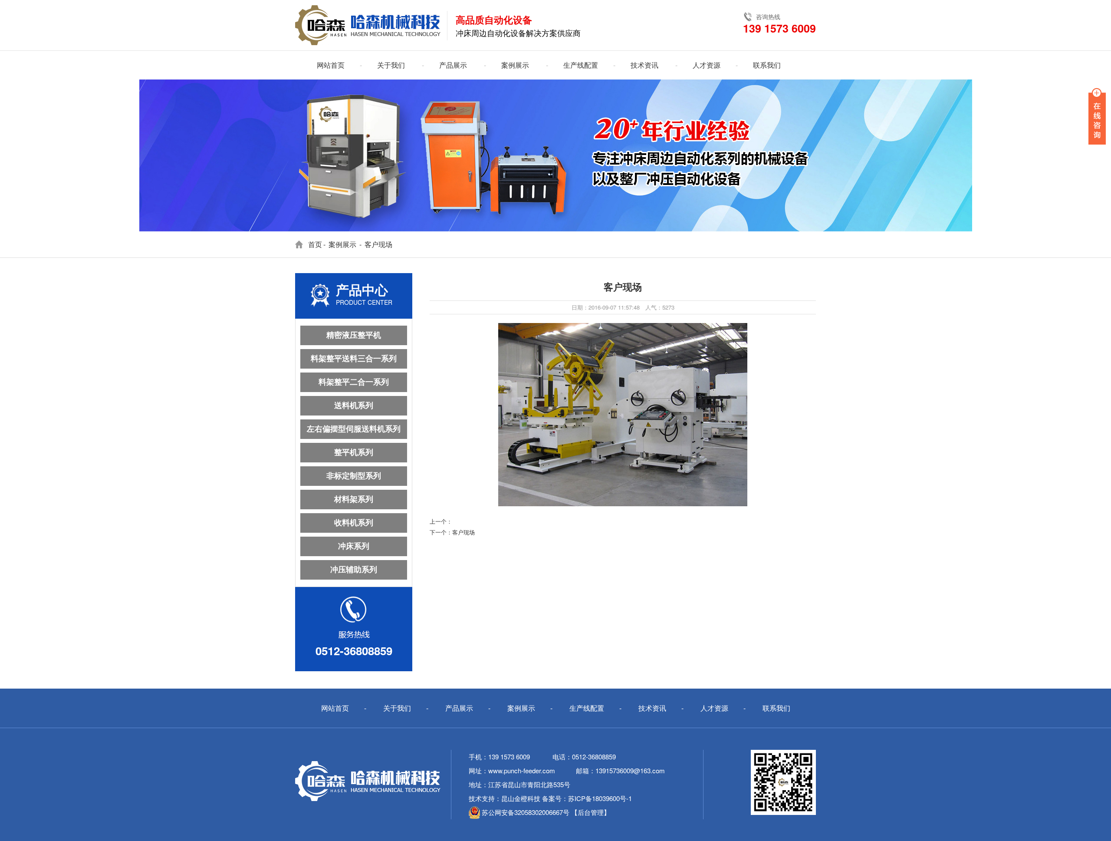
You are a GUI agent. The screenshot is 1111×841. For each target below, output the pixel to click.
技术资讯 (644, 65)
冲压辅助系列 (353, 569)
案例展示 (515, 65)
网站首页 (331, 65)
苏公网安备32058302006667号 (525, 812)
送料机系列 (353, 405)
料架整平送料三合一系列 (354, 358)
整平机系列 (353, 452)
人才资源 (706, 65)
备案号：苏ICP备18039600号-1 (587, 798)
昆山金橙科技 (520, 798)
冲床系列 (353, 546)
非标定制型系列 (353, 476)
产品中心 (362, 290)
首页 (315, 244)
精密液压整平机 (353, 335)
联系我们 (767, 65)
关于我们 (391, 65)
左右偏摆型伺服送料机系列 (354, 429)
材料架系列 (353, 499)
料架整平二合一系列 (354, 382)
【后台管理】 (590, 812)
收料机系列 (353, 522)
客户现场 (463, 532)
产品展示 (453, 65)
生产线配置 (580, 65)
